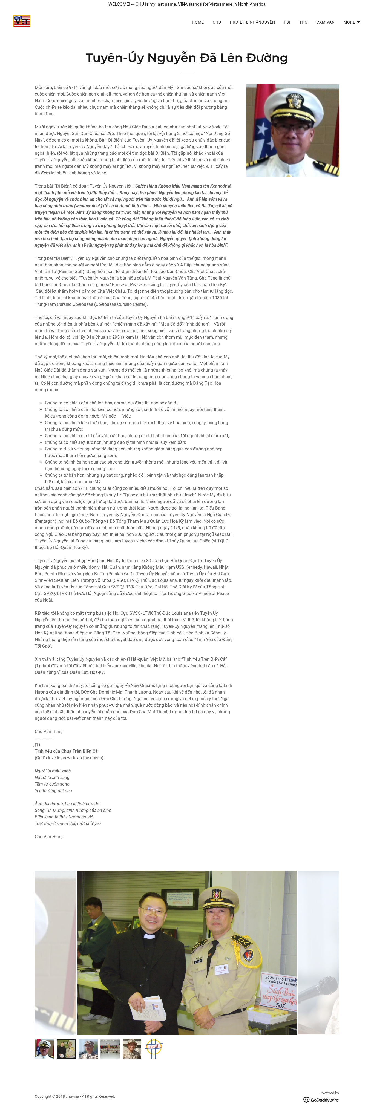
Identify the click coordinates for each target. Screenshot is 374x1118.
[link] (21, 21)
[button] (352, 22)
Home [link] (198, 22)
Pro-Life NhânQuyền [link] (252, 22)
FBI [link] (287, 22)
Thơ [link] (303, 22)
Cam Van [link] (326, 22)
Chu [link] (217, 22)
